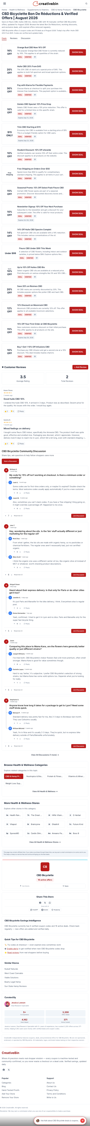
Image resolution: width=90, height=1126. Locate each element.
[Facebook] (4, 1070)
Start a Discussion (10, 461)
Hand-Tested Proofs (10, 1090)
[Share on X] (45, 903)
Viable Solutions (11, 977)
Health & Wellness (17, 10)
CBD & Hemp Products (61, 10)
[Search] (73, 3)
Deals (4, 38)
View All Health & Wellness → (45, 791)
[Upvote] (14, 493)
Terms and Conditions (56, 1094)
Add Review (80, 367)
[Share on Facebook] (40, 903)
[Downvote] (20, 493)
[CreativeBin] (45, 3)
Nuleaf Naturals (11, 969)
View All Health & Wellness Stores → (45, 842)
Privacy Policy (53, 1090)
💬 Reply (21, 411)
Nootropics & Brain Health (35, 776)
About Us (51, 1083)
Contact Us (51, 1086)
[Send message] (82, 1120)
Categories (6, 1083)
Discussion (25, 38)
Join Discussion (78, 516)
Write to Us (51, 1097)
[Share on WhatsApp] (50, 903)
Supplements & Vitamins (38, 10)
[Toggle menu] (17, 3)
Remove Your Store (10, 1097)
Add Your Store (8, 1094)
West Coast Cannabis (13, 973)
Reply (28, 493)
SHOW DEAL (77, 52)
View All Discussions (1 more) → (45, 755)
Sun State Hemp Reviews (15, 986)
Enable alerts (12, 949)
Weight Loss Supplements (14, 783)
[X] (9, 1070)
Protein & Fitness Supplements (56, 776)
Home (4, 10)
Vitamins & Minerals (76, 776)
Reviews (13, 38)
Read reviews (13, 952)
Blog (4, 1086)
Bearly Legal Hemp (12, 982)
